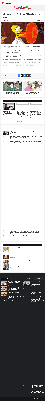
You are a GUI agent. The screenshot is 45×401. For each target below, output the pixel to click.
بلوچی (43, 398)
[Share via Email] (27, 75)
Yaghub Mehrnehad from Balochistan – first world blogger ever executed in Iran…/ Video (8, 113)
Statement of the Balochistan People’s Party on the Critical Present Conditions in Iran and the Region (36, 113)
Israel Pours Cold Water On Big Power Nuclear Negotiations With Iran (24, 256)
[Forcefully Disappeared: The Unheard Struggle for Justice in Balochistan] (6, 237)
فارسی (40, 398)
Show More (22, 70)
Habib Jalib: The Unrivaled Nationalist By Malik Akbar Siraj (22, 260)
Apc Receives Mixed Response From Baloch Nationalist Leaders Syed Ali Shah (14, 288)
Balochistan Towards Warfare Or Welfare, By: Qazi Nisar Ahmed (14, 282)
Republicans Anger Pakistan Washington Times (20, 247)
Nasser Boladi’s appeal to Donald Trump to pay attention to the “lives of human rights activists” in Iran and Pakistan (25, 142)
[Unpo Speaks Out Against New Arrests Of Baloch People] (6, 267)
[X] (22, 75)
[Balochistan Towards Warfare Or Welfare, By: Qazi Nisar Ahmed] (4, 283)
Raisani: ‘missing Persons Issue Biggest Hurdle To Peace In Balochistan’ (18, 252)
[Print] (30, 75)
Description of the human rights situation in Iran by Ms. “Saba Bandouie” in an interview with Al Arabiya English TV (26, 137)
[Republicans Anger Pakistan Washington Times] (6, 249)
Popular (33, 126)
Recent (11, 126)
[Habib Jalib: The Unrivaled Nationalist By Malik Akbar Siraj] (6, 262)
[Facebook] (19, 75)
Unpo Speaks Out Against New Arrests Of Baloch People (22, 266)
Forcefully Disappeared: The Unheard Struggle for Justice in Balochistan (25, 235)
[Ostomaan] (6, 2)
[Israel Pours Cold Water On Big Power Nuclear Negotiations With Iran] (6, 257)
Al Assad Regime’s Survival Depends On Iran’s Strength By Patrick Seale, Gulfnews (10, 301)
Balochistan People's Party (21, 398)
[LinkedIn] (24, 75)
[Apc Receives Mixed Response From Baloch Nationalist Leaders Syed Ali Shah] (4, 288)
